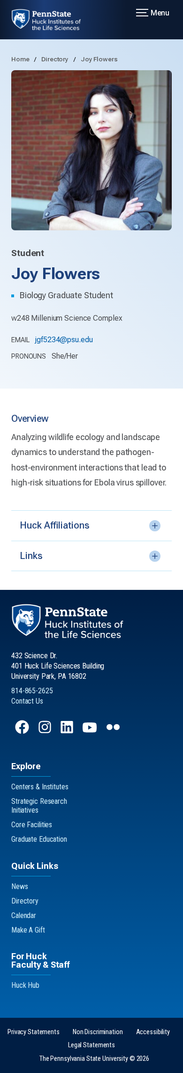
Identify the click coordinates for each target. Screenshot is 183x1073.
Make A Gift (28, 930)
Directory (55, 59)
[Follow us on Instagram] (45, 731)
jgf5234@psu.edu (63, 339)
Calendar (23, 915)
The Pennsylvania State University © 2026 (94, 1059)
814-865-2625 (32, 690)
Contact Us (27, 701)
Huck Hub (25, 985)
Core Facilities (31, 824)
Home (20, 59)
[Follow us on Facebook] (23, 731)
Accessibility (153, 1032)
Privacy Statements (34, 1032)
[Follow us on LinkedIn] (68, 731)
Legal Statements (91, 1045)
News (19, 886)
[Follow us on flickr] (114, 731)
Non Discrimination (98, 1032)
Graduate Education (39, 839)
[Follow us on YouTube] (91, 731)
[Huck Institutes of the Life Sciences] (51, 19)
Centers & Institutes (40, 786)
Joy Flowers (99, 59)
